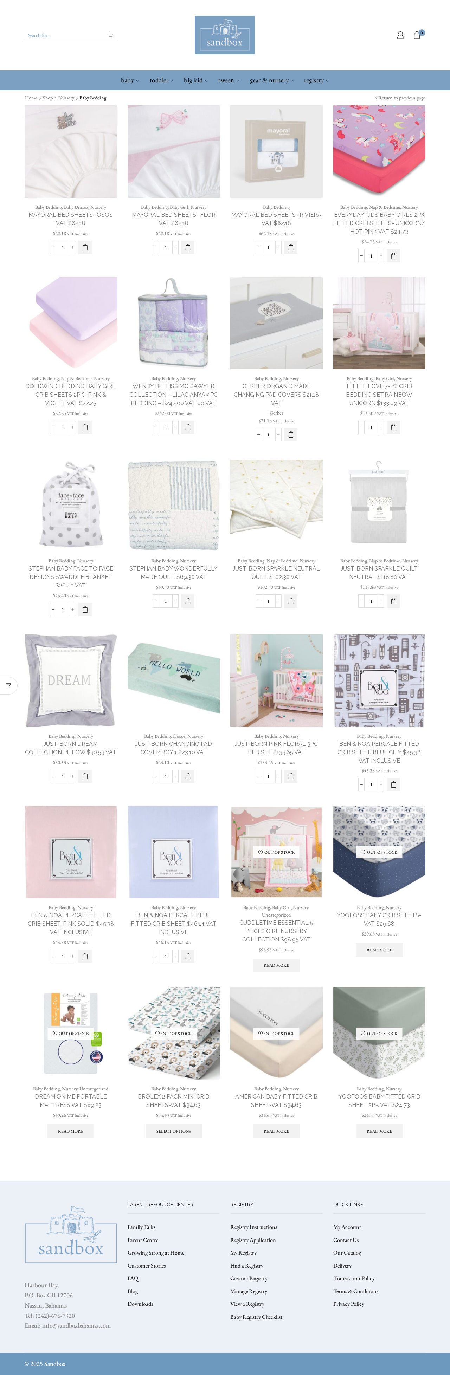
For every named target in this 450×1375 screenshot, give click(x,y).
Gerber (276, 413)
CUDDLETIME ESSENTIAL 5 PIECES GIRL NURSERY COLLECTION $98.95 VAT (276, 931)
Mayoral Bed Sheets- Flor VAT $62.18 (174, 219)
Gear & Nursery (269, 80)
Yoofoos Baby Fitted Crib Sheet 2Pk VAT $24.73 (379, 1100)
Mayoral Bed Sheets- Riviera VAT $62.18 (276, 219)
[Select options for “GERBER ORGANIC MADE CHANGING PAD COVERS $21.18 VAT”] (290, 434)
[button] (393, 255)
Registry (314, 80)
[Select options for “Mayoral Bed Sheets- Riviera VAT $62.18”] (290, 247)
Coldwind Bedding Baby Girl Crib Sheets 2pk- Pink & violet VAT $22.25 (71, 394)
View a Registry (247, 1304)
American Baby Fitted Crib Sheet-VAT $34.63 (276, 1100)
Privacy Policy (348, 1304)
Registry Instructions (253, 1227)
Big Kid (193, 80)
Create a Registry (249, 1278)
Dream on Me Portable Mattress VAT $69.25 (71, 1100)
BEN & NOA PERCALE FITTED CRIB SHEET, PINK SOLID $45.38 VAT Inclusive (71, 924)
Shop (48, 98)
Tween (226, 80)
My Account (347, 1227)
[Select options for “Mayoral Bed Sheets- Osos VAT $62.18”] (85, 247)
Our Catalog (347, 1252)
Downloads (140, 1304)
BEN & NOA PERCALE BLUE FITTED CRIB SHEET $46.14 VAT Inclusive (174, 924)
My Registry (243, 1252)
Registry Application (253, 1240)
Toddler (159, 80)
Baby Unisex (76, 207)
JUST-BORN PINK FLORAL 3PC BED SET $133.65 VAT (276, 748)
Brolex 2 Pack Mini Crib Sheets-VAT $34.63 (173, 1100)
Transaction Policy (354, 1278)
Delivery (342, 1265)
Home (31, 98)
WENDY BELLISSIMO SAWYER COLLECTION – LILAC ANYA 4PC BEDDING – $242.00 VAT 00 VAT (173, 394)
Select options (173, 1131)
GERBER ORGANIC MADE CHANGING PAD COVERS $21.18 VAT (276, 394)
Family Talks (141, 1227)
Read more (276, 965)
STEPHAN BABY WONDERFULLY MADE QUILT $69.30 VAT (173, 572)
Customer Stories (147, 1265)
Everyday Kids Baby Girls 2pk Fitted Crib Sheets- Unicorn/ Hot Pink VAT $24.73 (379, 223)
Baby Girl (179, 207)
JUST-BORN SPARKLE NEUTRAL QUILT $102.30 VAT (276, 572)
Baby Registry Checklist (256, 1317)
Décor (179, 736)
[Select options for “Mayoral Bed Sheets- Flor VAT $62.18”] (187, 247)
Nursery (66, 98)
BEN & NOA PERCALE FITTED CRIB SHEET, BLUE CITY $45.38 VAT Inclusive (379, 752)
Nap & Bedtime (384, 207)
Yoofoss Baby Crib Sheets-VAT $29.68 (379, 919)
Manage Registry (248, 1291)
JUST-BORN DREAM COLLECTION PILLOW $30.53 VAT (70, 748)
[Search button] (111, 35)
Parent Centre (143, 1240)
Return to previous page (401, 98)
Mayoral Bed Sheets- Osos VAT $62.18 (70, 219)
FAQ (133, 1278)
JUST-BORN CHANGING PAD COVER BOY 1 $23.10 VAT (173, 748)
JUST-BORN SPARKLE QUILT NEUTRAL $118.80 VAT (379, 572)
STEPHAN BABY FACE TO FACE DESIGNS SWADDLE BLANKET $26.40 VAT (70, 577)
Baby (127, 80)
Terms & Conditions (355, 1291)
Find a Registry (246, 1265)
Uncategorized (276, 915)
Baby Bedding (48, 207)
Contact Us (346, 1240)
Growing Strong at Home (156, 1252)
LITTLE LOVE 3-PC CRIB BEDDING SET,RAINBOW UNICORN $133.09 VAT (379, 394)
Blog (133, 1291)
